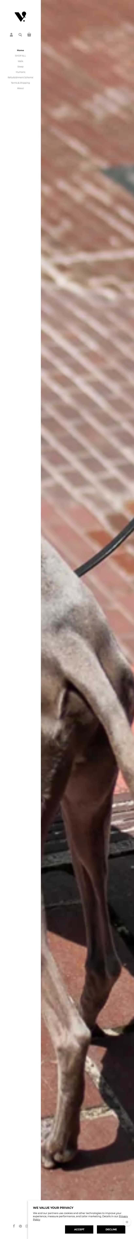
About (20, 88)
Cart (29, 34)
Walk (20, 61)
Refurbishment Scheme (20, 77)
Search (20, 34)
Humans (20, 72)
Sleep (20, 66)
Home (20, 50)
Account (12, 34)
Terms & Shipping (20, 82)
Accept (79, 1229)
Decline (111, 1229)
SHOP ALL (20, 55)
